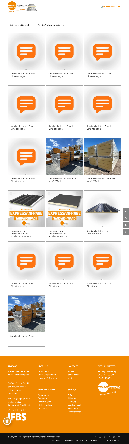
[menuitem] (118, 7)
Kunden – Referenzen (47, 378)
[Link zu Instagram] (100, 436)
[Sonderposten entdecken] (110, 7)
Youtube (71, 378)
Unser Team (43, 371)
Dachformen (43, 398)
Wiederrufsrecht (75, 405)
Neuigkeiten (43, 395)
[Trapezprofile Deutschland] (22, 7)
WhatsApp (42, 408)
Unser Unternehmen (47, 374)
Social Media (73, 374)
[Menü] (117, 7)
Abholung (72, 398)
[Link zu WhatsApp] (104, 436)
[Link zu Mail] (109, 436)
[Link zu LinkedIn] (114, 436)
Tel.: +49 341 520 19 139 (19, 405)
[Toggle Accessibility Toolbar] (7, 421)
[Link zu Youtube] (118, 436)
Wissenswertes (44, 401)
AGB (70, 395)
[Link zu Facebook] (95, 436)
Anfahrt (71, 371)
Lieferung (72, 401)
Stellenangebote (45, 405)
